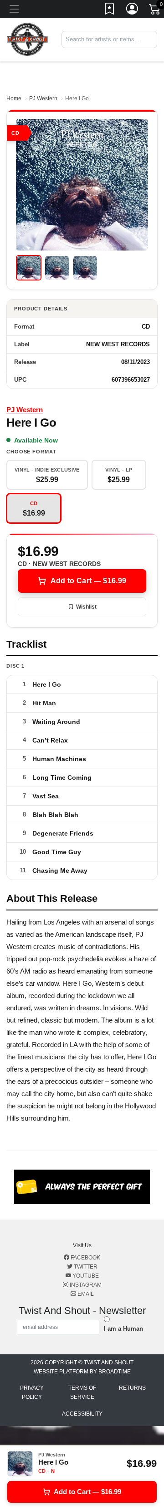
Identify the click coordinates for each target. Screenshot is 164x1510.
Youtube (85, 1276)
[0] (155, 10)
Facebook (84, 1257)
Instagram (85, 1285)
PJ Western (43, 98)
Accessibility (82, 1414)
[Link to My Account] (132, 10)
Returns (132, 1388)
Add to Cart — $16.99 (88, 581)
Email (85, 1294)
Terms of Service (82, 1392)
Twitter (84, 1267)
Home (13, 98)
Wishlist (86, 607)
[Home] (27, 39)
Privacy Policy (32, 1392)
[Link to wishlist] (109, 10)
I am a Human (123, 1328)
